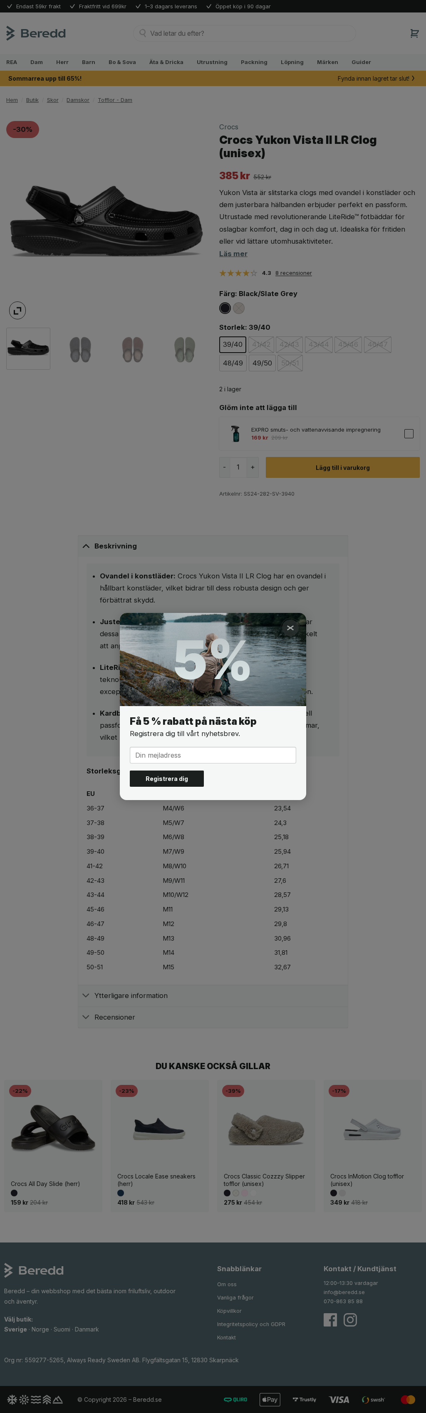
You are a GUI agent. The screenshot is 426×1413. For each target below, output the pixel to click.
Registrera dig (167, 778)
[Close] (290, 628)
